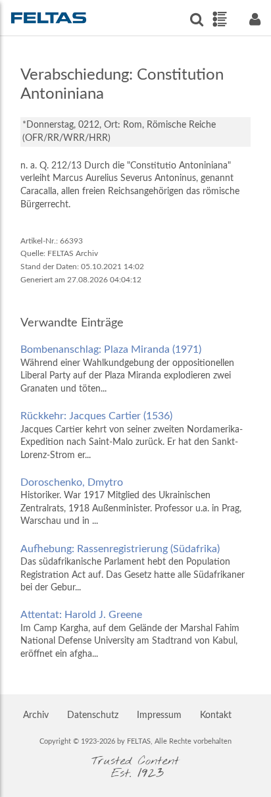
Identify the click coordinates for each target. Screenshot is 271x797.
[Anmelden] (254, 19)
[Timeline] (219, 19)
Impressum (159, 715)
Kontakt (216, 715)
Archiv (36, 715)
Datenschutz (92, 715)
